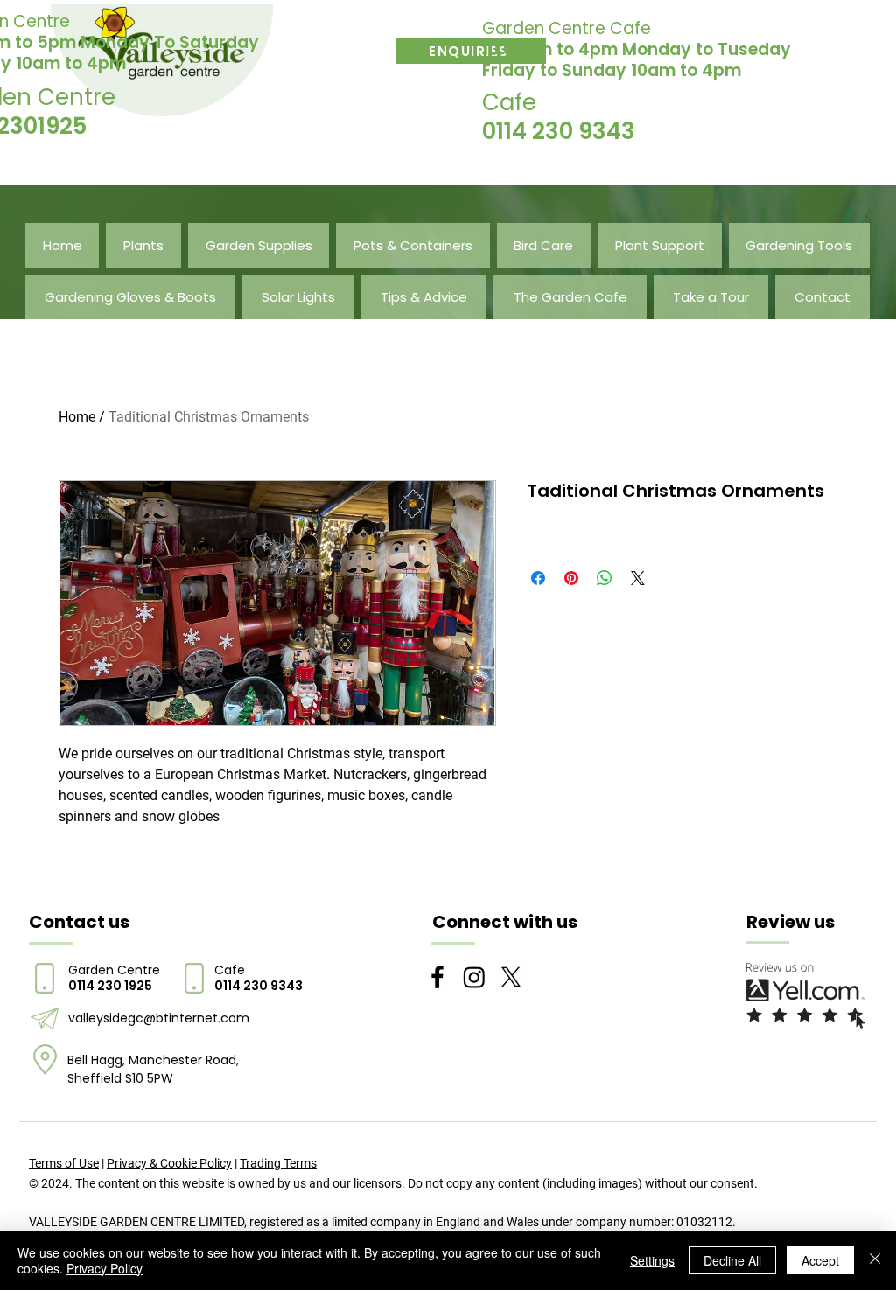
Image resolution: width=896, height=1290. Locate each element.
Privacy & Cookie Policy (169, 1163)
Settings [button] (652, 1260)
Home (77, 416)
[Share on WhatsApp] (604, 578)
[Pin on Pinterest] (571, 578)
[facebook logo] (438, 977)
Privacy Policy (104, 1268)
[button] (143, 245)
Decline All (732, 1260)
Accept (820, 1260)
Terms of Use (64, 1163)
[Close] (875, 1260)
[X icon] (511, 977)
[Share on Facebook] (538, 578)
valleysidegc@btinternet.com (158, 1018)
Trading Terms (278, 1163)
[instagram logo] (474, 977)
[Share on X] (637, 578)
